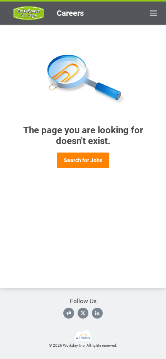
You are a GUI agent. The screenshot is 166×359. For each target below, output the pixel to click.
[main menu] (153, 13)
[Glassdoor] (68, 313)
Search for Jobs (83, 160)
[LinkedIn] (97, 313)
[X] (83, 313)
